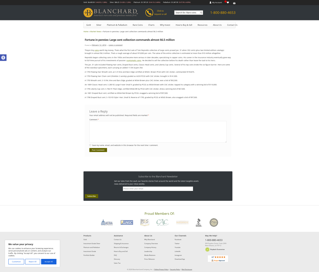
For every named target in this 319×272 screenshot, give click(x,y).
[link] (3, 57)
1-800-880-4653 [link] (223, 12)
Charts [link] (151, 25)
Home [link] (85, 31)
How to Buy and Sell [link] (121, 251)
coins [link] (97, 50)
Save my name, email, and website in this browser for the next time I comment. (125, 145)
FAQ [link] (115, 255)
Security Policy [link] (175, 269)
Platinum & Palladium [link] (117, 25)
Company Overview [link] (151, 243)
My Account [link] (217, 2)
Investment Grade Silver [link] (91, 243)
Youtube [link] (177, 247)
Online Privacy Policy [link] (161, 269)
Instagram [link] (178, 255)
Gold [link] (88, 25)
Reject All (33, 261)
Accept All (49, 261)
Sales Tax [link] (117, 263)
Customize (16, 261)
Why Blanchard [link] (149, 239)
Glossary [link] (117, 259)
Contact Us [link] (232, 25)
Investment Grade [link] (89, 251)
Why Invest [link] (165, 25)
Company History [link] (150, 247)
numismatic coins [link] (133, 60)
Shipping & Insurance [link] (121, 243)
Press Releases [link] (149, 259)
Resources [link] (202, 25)
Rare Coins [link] (138, 25)
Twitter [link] (177, 243)
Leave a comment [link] (115, 45)
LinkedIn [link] (177, 251)
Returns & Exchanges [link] (121, 247)
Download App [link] (180, 259)
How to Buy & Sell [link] (184, 25)
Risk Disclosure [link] (187, 269)
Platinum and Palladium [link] (91, 247)
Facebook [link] (178, 239)
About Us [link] (217, 25)
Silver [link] (98, 25)
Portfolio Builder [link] (89, 255)
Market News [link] (95, 31)
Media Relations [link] (149, 255)
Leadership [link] (148, 251)
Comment (94, 119)
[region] (32, 253)
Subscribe (91, 196)
